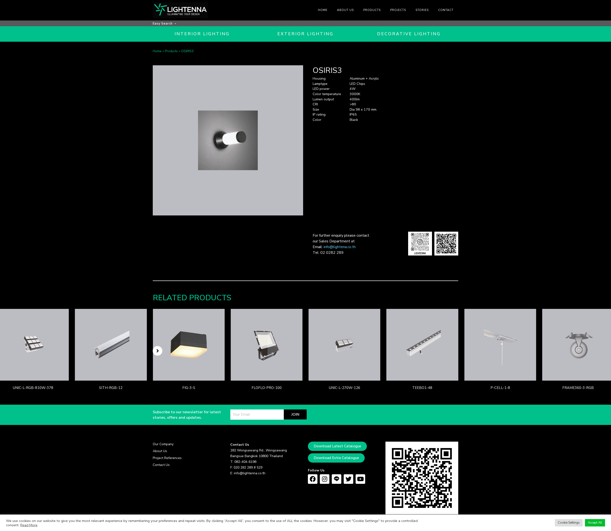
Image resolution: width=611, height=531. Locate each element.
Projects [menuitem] (398, 10)
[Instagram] (324, 479)
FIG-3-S (188, 387)
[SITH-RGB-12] (111, 344)
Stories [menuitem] (422, 10)
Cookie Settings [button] (569, 523)
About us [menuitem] (345, 10)
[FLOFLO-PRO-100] (266, 344)
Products (171, 51)
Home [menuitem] (322, 10)
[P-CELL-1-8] (500, 344)
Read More (28, 525)
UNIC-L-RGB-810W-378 (33, 387)
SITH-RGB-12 (110, 387)
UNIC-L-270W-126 (344, 387)
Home (157, 51)
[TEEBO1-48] (422, 344)
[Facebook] (312, 479)
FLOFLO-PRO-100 (267, 387)
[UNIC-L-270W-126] (344, 344)
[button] (157, 351)
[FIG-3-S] (189, 344)
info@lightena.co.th (340, 247)
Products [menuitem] (372, 10)
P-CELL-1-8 (500, 387)
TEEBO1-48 (422, 387)
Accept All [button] (595, 523)
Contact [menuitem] (445, 10)
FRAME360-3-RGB (578, 387)
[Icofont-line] (336, 479)
